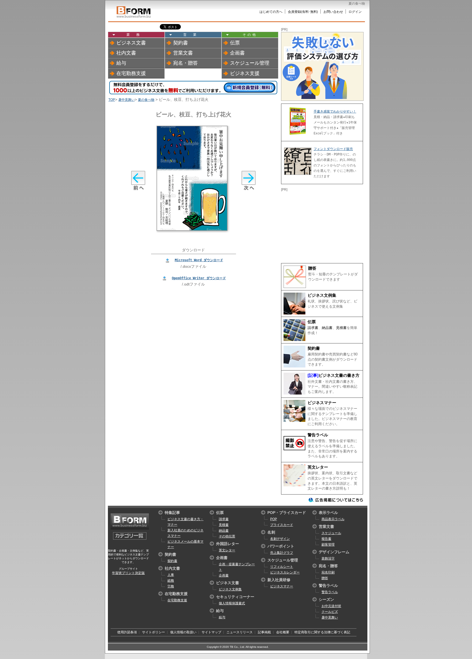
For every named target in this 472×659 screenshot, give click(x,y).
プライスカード (281, 525)
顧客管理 (328, 544)
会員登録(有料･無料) (303, 12)
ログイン (355, 12)
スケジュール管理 (249, 63)
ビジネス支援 (244, 73)
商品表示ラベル (332, 519)
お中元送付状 (331, 606)
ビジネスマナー (322, 403)
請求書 (313, 328)
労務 (170, 586)
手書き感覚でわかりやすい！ (335, 111)
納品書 (327, 328)
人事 (170, 575)
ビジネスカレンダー (285, 572)
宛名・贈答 (185, 63)
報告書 (326, 539)
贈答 (312, 268)
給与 (121, 63)
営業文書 (183, 52)
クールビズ (329, 612)
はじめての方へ (270, 12)
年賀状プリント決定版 (128, 573)
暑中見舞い (126, 100)
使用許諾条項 (127, 632)
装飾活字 (328, 558)
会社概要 (282, 632)
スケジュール (331, 533)
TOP (111, 100)
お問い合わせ (333, 12)
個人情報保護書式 (232, 603)
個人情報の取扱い (183, 632)
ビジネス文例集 (322, 295)
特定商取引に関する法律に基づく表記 (322, 632)
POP (273, 519)
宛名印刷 (328, 572)
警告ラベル (318, 435)
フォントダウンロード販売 (333, 149)
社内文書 (126, 52)
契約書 (180, 42)
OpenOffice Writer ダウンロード (199, 278)
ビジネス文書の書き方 (338, 375)
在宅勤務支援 (131, 73)
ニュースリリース (239, 632)
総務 (170, 580)
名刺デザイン (280, 539)
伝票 (235, 42)
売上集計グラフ (281, 553)
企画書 (237, 52)
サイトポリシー (153, 632)
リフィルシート (281, 567)
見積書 (341, 328)
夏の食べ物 (146, 100)
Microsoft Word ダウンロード (199, 260)
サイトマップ (211, 632)
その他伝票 (227, 536)
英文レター (318, 467)
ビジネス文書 (131, 42)
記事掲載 (264, 632)
